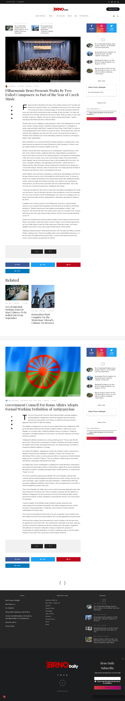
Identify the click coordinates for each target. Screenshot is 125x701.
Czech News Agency (13, 400)
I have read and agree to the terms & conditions (108, 682)
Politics (35, 400)
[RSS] (114, 16)
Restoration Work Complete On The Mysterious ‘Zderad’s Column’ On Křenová (47, 29)
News (19, 23)
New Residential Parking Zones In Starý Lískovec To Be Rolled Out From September (21, 29)
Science (69, 16)
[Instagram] (115, 2)
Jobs (75, 16)
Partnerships (83, 16)
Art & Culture (60, 16)
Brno (50, 16)
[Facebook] (109, 2)
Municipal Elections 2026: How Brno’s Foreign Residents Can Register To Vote (105, 62)
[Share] (11, 107)
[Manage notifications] (4, 696)
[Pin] (11, 114)
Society (40, 400)
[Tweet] (11, 110)
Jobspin (102, 87)
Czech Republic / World (26, 400)
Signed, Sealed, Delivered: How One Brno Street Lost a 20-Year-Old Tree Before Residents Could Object (105, 71)
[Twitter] (111, 2)
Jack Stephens (12, 86)
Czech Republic (40, 16)
